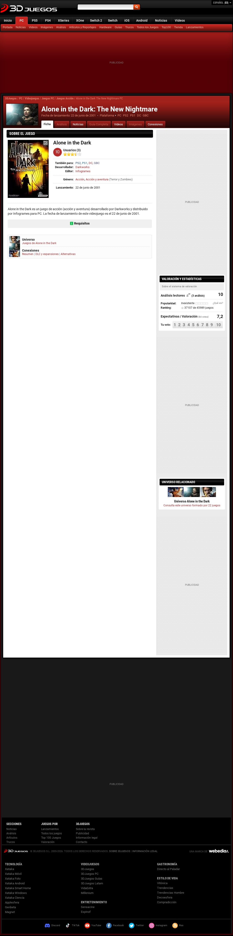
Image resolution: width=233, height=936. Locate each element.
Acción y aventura (97, 179)
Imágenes (47, 27)
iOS (126, 20)
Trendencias (165, 888)
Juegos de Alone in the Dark (39, 243)
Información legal (87, 837)
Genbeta (10, 907)
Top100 (166, 27)
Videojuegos (32, 98)
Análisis (61, 27)
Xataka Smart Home (18, 888)
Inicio (8, 20)
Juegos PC (48, 98)
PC (22, 20)
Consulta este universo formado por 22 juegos (191, 505)
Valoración (48, 842)
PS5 (35, 20)
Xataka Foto (12, 878)
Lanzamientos (194, 27)
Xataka (9, 869)
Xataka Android (15, 883)
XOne (80, 20)
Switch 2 (96, 20)
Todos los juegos (51, 833)
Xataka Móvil (13, 873)
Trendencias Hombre (170, 892)
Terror (114, 179)
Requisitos (82, 223)
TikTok (76, 925)
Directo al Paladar (168, 869)
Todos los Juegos (147, 27)
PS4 (48, 20)
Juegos (16, 851)
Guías (118, 27)
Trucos (129, 27)
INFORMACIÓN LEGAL (145, 851)
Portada (8, 27)
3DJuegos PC (89, 873)
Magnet (10, 912)
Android (142, 20)
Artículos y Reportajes (82, 27)
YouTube (96, 925)
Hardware (105, 27)
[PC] (179, 27)
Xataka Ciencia (14, 897)
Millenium (87, 893)
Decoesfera (164, 897)
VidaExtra (87, 888)
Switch (113, 20)
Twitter (140, 925)
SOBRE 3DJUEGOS (119, 851)
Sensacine (88, 907)
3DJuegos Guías (91, 878)
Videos (180, 20)
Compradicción (166, 902)
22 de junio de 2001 (83, 115)
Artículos (11, 837)
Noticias (161, 20)
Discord (55, 925)
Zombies (126, 179)
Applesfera (12, 902)
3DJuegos (11, 98)
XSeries (63, 20)
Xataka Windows (16, 893)
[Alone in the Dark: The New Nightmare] (22, 114)
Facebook (118, 925)
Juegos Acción (64, 98)
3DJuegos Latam (92, 883)
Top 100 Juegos (51, 837)
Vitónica (162, 883)
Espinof (86, 911)
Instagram (161, 925)
